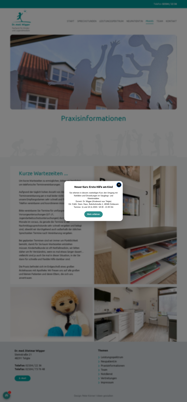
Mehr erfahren (93, 214)
